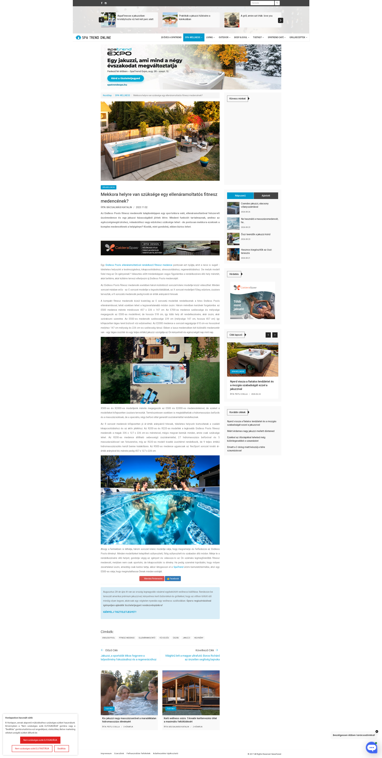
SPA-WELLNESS (122, 95)
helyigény (198, 638)
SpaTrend (178, 567)
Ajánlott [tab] (266, 195)
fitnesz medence (127, 638)
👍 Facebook (173, 578)
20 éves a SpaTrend (171, 37)
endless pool (108, 638)
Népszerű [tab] (240, 195)
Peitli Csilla (113, 727)
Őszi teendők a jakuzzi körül (255, 234)
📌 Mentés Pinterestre (151, 578)
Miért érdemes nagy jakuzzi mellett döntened (250, 431)
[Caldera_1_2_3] (252, 300)
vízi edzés (164, 638)
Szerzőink (119, 753)
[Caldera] (160, 248)
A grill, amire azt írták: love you (256, 15)
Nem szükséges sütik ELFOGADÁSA (40, 740)
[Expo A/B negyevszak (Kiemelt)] (191, 67)
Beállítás (62, 748)
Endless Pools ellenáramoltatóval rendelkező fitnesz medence (138, 265)
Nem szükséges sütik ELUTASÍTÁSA (32, 748)
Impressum (106, 753)
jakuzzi (186, 638)
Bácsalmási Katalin (119, 207)
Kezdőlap (107, 95)
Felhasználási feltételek (139, 753)
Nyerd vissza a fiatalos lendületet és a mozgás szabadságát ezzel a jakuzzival (252, 385)
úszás (176, 638)
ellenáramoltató (147, 638)
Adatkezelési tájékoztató (165, 753)
